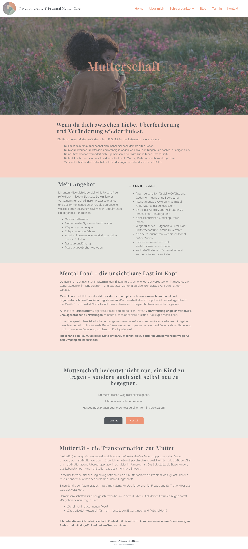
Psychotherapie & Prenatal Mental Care (50, 8)
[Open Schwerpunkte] (193, 8)
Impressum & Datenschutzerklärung (124, 541)
